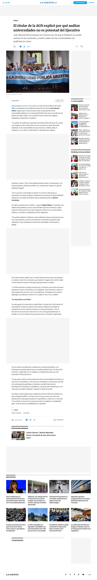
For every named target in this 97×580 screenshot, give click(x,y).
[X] (70, 575)
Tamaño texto (18, 420)
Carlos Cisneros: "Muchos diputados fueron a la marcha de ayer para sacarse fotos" (41, 435)
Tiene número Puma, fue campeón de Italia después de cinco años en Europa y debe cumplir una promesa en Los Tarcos (85, 194)
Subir (89, 574)
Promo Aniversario (80, 2)
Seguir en (58, 100)
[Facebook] (74, 575)
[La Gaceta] (48, 3)
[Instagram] (65, 575)
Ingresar (92, 2)
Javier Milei (26, 413)
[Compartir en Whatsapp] (24, 47)
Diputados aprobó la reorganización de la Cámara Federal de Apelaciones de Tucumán (84, 142)
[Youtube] (83, 575)
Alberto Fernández (16, 413)
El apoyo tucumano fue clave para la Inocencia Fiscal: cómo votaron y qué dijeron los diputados (84, 108)
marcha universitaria (29, 106)
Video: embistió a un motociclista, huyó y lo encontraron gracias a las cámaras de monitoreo (84, 133)
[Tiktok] (78, 575)
